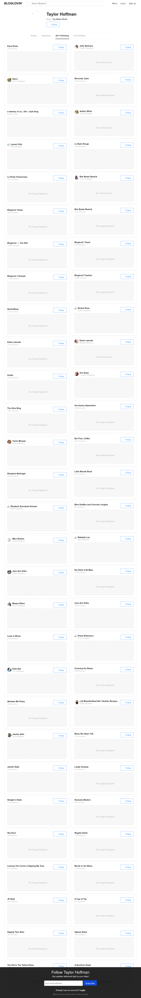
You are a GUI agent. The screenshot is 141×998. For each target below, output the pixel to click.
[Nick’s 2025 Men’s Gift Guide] (17, 61)
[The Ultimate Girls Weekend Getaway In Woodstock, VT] (104, 618)
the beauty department (85, 405)
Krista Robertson (86, 635)
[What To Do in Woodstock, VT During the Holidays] (124, 618)
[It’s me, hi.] (17, 914)
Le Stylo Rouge (81, 143)
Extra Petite (12, 46)
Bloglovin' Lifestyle (16, 276)
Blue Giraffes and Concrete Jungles (91, 504)
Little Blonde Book (83, 471)
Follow (54, 24)
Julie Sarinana (86, 45)
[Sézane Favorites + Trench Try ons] (57, 61)
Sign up (132, 3)
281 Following (62, 35)
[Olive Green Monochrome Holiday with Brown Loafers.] (84, 159)
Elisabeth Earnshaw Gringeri (23, 506)
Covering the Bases (83, 668)
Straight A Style (14, 799)
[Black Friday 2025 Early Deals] (36, 61)
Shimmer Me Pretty (16, 701)
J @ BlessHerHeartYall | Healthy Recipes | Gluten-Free (105, 701)
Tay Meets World (59, 19)
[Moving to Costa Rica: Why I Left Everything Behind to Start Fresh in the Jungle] (17, 651)
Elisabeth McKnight (16, 473)
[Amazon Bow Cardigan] (17, 815)
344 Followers (80, 35)
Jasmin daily (18, 734)
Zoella (10, 375)
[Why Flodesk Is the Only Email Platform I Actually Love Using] (36, 651)
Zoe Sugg (84, 372)
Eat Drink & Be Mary (83, 569)
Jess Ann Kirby (19, 571)
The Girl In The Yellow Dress (20, 965)
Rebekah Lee (84, 537)
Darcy (15, 78)
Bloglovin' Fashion (83, 275)
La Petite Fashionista (17, 176)
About (114, 3)
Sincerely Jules (81, 78)
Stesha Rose (84, 308)
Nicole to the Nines (83, 865)
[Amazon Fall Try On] (57, 815)
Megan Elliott (18, 603)
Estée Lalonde (86, 340)
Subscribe (90, 983)
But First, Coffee (82, 438)
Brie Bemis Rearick (88, 176)
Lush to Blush (14, 636)
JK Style (11, 898)
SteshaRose (13, 309)
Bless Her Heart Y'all (83, 733)
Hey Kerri (11, 832)
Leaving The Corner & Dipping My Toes (25, 865)
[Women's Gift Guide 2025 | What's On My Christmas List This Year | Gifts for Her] (36, 127)
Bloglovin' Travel (82, 242)
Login (82, 990)
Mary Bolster (18, 538)
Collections (46, 35)
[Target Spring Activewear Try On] (36, 815)
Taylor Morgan (19, 440)
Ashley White (86, 111)
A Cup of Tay (80, 898)
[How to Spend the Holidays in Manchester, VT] (84, 618)
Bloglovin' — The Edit (17, 243)
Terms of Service (82, 994)
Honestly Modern (82, 799)
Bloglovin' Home (15, 209)
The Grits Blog (14, 408)
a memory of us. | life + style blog (22, 111)
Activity (34, 35)
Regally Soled (80, 832)
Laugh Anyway (81, 766)
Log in (123, 3)
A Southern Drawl (82, 965)
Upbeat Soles (80, 932)
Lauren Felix (16, 144)
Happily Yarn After (15, 932)
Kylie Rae (16, 668)
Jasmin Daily (13, 766)
